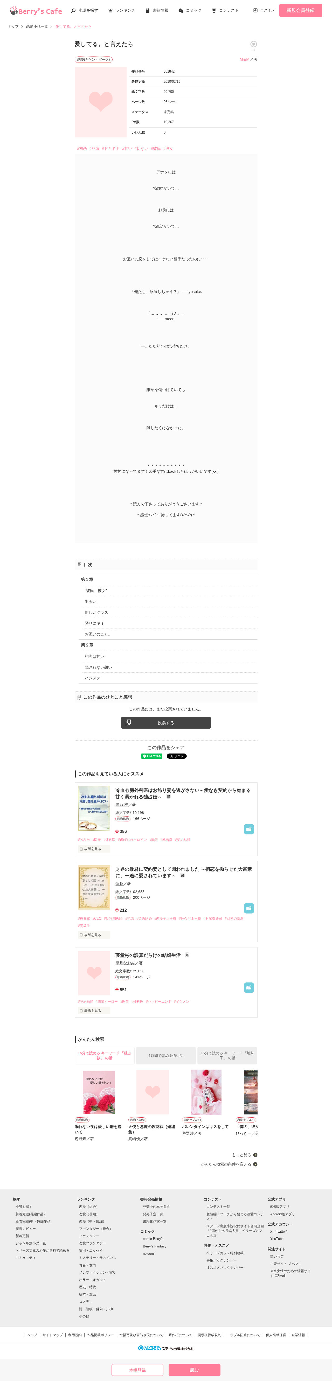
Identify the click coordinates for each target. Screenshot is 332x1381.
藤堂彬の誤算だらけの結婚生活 (148, 955)
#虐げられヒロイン (132, 840)
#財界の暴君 (234, 918)
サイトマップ (53, 1335)
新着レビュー (26, 1229)
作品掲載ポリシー (100, 1335)
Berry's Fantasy (155, 1246)
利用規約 (75, 1335)
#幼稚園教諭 (113, 918)
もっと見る (241, 1155)
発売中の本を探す (156, 1207)
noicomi (149, 1254)
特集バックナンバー (221, 1260)
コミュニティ (26, 1258)
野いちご (277, 1256)
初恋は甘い (94, 656)
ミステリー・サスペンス (97, 1258)
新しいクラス (96, 612)
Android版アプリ (282, 1214)
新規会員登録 (301, 10)
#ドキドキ (111, 148)
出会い (90, 601)
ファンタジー (89, 1236)
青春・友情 (87, 1265)
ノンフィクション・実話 (97, 1272)
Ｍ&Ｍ (244, 59)
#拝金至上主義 (190, 918)
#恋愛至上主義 (165, 918)
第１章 (87, 579)
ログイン (267, 10)
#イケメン (181, 1001)
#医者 (96, 840)
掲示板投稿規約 (209, 1335)
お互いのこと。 (98, 634)
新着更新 (22, 1236)
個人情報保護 (276, 1335)
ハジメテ (92, 678)
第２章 (87, 645)
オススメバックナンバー (225, 1268)
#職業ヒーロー (107, 1001)
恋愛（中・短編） (92, 1221)
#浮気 (94, 148)
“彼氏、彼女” (96, 590)
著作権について (180, 1335)
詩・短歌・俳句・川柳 (96, 1309)
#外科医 (109, 840)
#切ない (141, 148)
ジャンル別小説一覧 (31, 1243)
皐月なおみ (125, 963)
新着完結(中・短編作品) (33, 1221)
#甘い (127, 148)
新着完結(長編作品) (30, 1214)
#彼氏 (156, 148)
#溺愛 (153, 840)
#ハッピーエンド (158, 1001)
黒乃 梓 (121, 804)
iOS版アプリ (279, 1207)
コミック (194, 10)
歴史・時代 (87, 1287)
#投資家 (84, 918)
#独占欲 (84, 840)
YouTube (276, 1239)
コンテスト (229, 10)
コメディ (86, 1301)
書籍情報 (160, 10)
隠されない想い (98, 667)
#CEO (96, 918)
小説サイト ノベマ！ (286, 1264)
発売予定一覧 (153, 1214)
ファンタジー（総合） (96, 1229)
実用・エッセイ (91, 1250)
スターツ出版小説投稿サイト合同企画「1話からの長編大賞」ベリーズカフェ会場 (235, 1230)
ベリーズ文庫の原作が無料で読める (43, 1250)
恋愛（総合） (89, 1207)
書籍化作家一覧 (155, 1221)
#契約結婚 (182, 840)
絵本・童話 (87, 1294)
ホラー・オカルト (92, 1280)
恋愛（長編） (89, 1214)
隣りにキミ (94, 623)
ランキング (125, 10)
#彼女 (168, 148)
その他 (84, 1316)
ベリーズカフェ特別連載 (225, 1253)
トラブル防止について (243, 1335)
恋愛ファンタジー (92, 1243)
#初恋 (82, 148)
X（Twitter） (279, 1231)
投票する (166, 723)
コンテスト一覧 (218, 1207)
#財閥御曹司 (213, 918)
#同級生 (84, 926)
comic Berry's (153, 1239)
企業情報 (298, 1335)
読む (194, 1370)
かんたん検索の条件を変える (226, 1164)
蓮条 (119, 883)
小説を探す (88, 10)
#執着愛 (166, 840)
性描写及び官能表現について (141, 1335)
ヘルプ (32, 1335)
